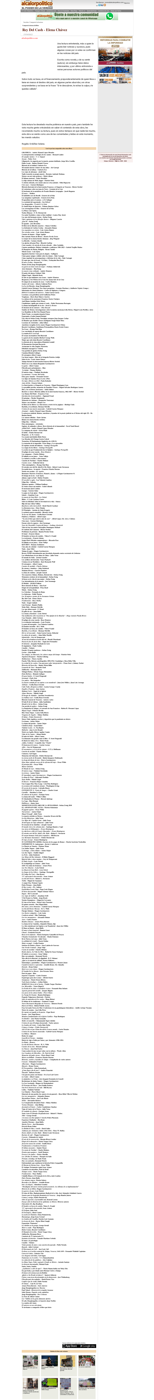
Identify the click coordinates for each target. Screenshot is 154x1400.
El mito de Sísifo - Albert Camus (33, 736)
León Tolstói (33, 868)
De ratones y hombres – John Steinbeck (35, 568)
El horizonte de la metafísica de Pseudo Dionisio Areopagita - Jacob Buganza (48, 191)
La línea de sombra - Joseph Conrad (34, 572)
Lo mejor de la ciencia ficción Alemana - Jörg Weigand (40, 238)
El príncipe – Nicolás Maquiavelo (33, 398)
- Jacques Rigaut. (37, 990)
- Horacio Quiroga (35, 1046)
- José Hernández (33, 1124)
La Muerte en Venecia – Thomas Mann (35, 846)
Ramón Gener (36, 930)
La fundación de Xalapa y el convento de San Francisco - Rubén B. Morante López (50, 708)
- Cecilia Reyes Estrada (33, 684)
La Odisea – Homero (29, 1033)
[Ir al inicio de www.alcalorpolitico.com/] (37, 9)
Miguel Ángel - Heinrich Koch (32, 275)
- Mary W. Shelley (43, 1130)
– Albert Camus (30, 1077)
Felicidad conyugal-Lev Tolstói (32, 348)
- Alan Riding (32, 1105)
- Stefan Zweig (34, 704)
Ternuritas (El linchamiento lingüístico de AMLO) (39, 441)
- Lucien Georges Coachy (41, 687)
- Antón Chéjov (31, 773)
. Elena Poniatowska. (36, 1214)
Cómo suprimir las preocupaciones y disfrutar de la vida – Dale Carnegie (47, 258)
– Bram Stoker (30, 967)
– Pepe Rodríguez (33, 1227)
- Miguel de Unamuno (32, 881)
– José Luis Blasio (35, 1098)
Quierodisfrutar (92, 11)
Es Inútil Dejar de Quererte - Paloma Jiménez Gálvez (40, 206)
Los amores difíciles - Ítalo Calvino (34, 417)
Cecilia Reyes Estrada (35, 697)
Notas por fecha (116, 11)
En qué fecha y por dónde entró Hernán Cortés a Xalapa (41, 1270)
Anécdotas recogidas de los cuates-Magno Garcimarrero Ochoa (43, 325)
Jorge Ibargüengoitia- (33, 1288)
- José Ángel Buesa (31, 1014)
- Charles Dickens (34, 751)
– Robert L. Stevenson (43, 833)
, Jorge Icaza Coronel (33, 1217)
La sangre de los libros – (37, 447)
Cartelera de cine (103, 11)
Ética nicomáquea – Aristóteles (32, 424)
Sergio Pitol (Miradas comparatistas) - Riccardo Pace (40, 540)
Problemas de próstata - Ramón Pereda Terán (37, 531)
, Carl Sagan (34, 1255)
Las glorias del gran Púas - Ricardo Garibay (37, 243)
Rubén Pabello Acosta (35, 1005)
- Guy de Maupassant (31, 747)
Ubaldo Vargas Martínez (41, 984)
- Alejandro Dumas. (36, 1096)
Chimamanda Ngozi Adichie (38, 1021)
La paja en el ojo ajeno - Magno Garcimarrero (38, 493)
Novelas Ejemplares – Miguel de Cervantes (36, 900)
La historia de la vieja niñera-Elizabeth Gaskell (38, 342)
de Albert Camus (31, 1296)
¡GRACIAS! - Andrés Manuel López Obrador (37, 428)
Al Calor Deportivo (27, 11)
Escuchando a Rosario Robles (47, 1368)
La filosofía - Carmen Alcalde (32, 241)
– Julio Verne (36, 820)
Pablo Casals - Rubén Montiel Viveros (35, 163)
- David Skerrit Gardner (40, 506)
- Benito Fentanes (40, 937)
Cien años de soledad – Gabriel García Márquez (38, 547)
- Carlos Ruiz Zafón (36, 1025)
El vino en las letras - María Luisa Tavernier (37, 902)
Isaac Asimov (37, 876)
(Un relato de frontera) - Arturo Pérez (37, 865)
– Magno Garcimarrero (34, 1064)
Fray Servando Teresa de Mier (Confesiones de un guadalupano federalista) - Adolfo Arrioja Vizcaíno (57, 1008)
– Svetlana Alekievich (41, 266)
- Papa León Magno (37, 889)
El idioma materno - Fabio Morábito (34, 178)
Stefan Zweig (33, 768)
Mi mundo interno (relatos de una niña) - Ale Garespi (40, 167)
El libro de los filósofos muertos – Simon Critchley (39, 226)
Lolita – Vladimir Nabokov (31, 1089)
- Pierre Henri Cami (38, 1055)
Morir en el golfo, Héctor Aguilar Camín (36, 732)
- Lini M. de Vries (32, 1283)
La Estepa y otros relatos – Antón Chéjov (36, 850)
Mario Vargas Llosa (37, 1141)
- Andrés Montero (37, 271)
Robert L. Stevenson (36, 878)
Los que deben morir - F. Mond (33, 609)
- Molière (28, 193)
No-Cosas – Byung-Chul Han (32, 329)
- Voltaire (28, 1242)
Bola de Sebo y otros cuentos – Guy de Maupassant (39, 859)
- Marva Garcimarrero (39, 760)
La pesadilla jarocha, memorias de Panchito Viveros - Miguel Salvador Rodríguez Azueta (52, 387)
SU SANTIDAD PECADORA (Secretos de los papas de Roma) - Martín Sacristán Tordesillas (54, 842)
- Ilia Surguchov (31, 680)
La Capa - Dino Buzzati (30, 801)
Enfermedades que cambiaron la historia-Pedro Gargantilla (42, 1163)
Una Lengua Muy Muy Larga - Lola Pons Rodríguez (40, 784)
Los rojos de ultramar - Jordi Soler (34, 172)
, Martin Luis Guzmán (38, 1219)
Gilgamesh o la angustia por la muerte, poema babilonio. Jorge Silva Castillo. (48, 161)
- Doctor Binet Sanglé (36, 1221)
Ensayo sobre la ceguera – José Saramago (36, 523)
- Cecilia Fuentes (33, 943)
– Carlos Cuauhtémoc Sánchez (39, 1107)
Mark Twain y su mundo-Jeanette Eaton (36, 314)
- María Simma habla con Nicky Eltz (45, 1268)
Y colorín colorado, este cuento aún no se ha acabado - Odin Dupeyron (46, 182)
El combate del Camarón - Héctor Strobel (36, 529)
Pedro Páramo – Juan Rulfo (31, 885)
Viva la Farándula (63, 11)
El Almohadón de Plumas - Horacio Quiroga (37, 799)
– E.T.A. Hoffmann (41, 749)
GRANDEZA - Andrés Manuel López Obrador (38, 152)
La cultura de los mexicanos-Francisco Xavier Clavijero (41, 299)
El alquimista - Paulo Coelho (32, 646)
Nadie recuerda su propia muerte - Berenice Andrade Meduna (43, 174)
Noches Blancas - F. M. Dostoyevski (34, 213)
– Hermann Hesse (32, 669)
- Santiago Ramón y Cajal (42, 827)
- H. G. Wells (35, 909)
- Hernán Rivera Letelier (39, 1139)
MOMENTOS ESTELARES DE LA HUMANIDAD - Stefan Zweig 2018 (47, 805)
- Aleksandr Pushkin (35, 777)
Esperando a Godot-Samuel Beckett (34, 316)
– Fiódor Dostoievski (38, 837)
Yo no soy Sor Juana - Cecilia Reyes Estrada (37, 514)
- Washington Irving (40, 786)
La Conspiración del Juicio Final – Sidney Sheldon (39, 1102)
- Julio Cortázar (30, 1247)
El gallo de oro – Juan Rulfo (31, 611)
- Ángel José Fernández (39, 641)
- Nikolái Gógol (32, 693)
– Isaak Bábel (32, 725)
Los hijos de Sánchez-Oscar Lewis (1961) (36, 378)
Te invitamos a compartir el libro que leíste (36, 1307)
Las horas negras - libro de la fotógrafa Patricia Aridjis (41, 357)
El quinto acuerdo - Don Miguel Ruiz (34, 904)
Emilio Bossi (36, 1143)
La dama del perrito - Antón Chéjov (34, 723)
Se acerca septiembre (85, 1366)
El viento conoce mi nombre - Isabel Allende (37, 486)
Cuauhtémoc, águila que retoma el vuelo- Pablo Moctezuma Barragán (46, 303)
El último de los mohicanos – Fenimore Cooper (38, 1001)
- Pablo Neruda (44, 1245)
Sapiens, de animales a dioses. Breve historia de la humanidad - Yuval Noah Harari (50, 426)
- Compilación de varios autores (46, 1059)
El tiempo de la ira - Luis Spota (33, 475)
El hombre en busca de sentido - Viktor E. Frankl (39, 536)
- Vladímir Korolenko (35, 771)
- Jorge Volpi (33, 947)
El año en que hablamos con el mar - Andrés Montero (40, 277)
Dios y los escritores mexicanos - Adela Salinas (38, 389)
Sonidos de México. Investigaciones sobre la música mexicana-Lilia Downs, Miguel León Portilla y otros (57, 310)
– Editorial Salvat (33, 463)
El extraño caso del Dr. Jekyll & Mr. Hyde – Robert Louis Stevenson (45, 467)
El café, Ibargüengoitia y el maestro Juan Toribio (39, 1301)
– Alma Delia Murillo (37, 635)
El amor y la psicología (30, 1240)
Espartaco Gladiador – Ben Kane (33, 1120)
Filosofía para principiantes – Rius (34, 368)
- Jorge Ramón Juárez (46, 1195)
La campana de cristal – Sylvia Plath (34, 430)
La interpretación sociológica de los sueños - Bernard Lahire (42, 154)
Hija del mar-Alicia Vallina (31, 503)
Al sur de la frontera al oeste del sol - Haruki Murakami (41, 639)
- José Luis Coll (35, 1249)
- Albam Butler (34, 734)
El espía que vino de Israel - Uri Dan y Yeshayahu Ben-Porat (43, 260)
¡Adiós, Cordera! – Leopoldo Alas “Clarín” (36, 743)
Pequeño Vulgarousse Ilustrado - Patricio (36, 997)
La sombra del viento (29, 1303)
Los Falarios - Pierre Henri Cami (33, 1092)
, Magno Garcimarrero (37, 1189)
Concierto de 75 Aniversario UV (33, 1236)
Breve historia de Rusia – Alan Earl (34, 585)
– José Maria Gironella (34, 1018)
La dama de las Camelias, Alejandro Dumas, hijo (39, 924)
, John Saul (29, 1210)
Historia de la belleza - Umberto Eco (34, 170)
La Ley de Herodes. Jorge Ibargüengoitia (36, 286)
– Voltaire (28, 648)
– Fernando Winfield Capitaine (53, 1251)
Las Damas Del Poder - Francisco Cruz (35, 394)
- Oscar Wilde (36, 1165)
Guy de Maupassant (33, 637)
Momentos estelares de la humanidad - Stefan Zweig (40, 577)
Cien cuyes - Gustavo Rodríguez (32, 521)
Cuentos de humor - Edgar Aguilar (34, 234)
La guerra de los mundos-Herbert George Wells (38, 338)
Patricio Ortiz (46, 654)
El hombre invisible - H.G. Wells (33, 626)
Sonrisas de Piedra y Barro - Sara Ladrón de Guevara (40, 945)
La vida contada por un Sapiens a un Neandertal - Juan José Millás (45, 926)
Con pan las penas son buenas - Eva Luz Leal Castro (40, 1074)
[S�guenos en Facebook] (102, 5)
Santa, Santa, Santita (29, 1266)
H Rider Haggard (38, 857)
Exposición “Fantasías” (30, 1223)
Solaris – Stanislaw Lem (30, 495)
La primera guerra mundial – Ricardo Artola (37, 512)
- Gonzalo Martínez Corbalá (39, 1238)
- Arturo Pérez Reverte (35, 921)
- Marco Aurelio (32, 659)
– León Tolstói (32, 861)
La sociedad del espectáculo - (36, 202)
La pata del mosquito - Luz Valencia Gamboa (37, 624)
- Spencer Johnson (39, 1275)
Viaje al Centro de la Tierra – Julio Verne (36, 1109)
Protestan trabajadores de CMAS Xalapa (48, 1389)
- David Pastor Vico (38, 1279)
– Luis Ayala (34, 913)
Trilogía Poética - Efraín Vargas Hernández (37, 672)
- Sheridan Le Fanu (32, 792)
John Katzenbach (34, 1068)
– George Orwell (29, 1115)
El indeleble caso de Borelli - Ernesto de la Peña (38, 195)
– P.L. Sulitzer (32, 887)
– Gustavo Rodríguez (33, 185)
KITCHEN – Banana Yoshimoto (33, 544)
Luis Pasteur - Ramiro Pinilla (32, 605)
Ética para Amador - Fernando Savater (35, 376)
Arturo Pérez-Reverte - (34, 1286)
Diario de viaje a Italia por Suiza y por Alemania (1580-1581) (43, 1040)
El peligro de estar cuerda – (36, 452)
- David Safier (36, 1128)
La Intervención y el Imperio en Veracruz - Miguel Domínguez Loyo (45, 385)
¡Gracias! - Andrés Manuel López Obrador (36, 411)
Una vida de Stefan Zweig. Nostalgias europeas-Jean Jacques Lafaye (45, 318)
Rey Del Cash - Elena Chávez (32, 598)
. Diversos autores (45, 1202)
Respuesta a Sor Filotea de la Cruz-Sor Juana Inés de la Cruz (43, 279)
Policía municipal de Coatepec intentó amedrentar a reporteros (31, 1392)
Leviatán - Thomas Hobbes (31, 370)
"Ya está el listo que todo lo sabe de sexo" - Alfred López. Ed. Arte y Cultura (48, 519)
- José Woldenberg (45, 1277)
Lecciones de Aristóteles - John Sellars (35, 322)
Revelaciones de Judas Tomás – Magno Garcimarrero (40, 1081)
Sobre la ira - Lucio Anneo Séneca (33, 359)
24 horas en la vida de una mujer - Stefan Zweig (38, 579)
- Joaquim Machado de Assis (36, 644)
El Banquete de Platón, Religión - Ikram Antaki (38, 249)
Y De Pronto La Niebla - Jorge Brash (34, 898)
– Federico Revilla (33, 710)
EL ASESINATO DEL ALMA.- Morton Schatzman (40, 807)
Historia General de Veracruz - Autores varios (37, 700)
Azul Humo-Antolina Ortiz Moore (33, 301)
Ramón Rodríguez (36, 995)
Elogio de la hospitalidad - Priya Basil (35, 587)
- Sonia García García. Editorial (40, 633)
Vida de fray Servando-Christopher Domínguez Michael (41, 527)
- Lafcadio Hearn (35, 788)
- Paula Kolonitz (36, 381)
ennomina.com (51, 11)
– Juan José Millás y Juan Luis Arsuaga (53, 682)
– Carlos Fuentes (34, 975)
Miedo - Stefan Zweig (29, 590)
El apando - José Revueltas (31, 223)
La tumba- (30, 333)
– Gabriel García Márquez (42, 409)
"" (50, 1186)
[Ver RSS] (105, 5)
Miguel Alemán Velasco (38, 891)
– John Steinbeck (31, 855)
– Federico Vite (33, 1253)
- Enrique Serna (35, 1111)
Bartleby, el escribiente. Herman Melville (36, 407)
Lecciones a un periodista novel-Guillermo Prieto (38, 294)
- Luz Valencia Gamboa (37, 480)
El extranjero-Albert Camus (31, 355)
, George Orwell (35, 1225)
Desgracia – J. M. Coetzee (30, 435)
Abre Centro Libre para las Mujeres (30, 1368)
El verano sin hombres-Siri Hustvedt (34, 335)
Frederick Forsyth (31, 932)
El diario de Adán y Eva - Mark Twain (35, 740)
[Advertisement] (39, 56)
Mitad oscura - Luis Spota (31, 251)
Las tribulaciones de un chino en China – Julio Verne (40, 555)
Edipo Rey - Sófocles (29, 482)
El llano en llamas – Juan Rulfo (33, 928)
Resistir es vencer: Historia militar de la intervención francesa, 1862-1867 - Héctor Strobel (53, 391)
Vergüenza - (36, 297)
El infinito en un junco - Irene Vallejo (35, 456)
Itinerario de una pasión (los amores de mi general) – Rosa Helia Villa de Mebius (50, 1094)
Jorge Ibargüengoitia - (34, 1294)
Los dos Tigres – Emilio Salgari (33, 852)
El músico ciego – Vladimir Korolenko (35, 372)
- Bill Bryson (40, 835)
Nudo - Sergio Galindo (29, 603)
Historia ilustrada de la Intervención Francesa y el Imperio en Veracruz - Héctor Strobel (52, 187)
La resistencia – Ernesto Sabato (33, 538)
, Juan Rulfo (31, 1178)
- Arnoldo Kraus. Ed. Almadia (43, 965)
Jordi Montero (35, 1152)
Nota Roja (74, 11)
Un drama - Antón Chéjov (31, 721)
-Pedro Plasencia (40, 1118)
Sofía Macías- (35, 1292)
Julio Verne (32, 814)
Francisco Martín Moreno (38, 1057)
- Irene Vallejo (34, 954)
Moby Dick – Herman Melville (32, 607)
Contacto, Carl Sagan (29, 753)
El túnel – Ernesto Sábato (31, 534)
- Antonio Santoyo (45, 1262)
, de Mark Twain (34, 1158)
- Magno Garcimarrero (42, 775)
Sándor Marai (34, 1148)
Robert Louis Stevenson (40, 1133)
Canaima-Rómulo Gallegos (31, 353)
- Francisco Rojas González (35, 781)
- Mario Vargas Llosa (34, 1171)
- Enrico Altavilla (35, 1154)
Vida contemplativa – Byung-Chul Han (35, 465)
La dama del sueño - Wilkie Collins (34, 796)
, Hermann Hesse (31, 1234)
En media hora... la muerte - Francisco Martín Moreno (41, 469)
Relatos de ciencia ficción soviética (33, 419)
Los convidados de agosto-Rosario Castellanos (38, 331)
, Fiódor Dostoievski (34, 1197)
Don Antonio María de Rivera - (40, 236)
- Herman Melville (36, 631)
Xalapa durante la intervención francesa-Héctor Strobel (41, 361)
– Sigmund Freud (38, 396)
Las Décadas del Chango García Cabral (35, 439)
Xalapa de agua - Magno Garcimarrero (35, 551)
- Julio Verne (32, 818)
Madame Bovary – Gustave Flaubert (34, 570)
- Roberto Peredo (42, 1003)
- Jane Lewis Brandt (32, 730)
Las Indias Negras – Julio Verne (33, 848)
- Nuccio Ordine (35, 941)
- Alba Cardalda (42, 245)
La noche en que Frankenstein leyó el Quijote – (45, 450)
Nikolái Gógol (31, 779)
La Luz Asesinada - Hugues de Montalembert (37, 1083)
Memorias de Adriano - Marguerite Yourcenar (38, 400)
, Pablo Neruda (34, 1281)
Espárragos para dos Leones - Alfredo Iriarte (37, 977)
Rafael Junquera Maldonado (42, 758)
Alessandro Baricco (31, 1100)
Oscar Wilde (44, 762)
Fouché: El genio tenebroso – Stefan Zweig (36, 650)
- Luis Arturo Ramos (38, 230)
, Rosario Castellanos (33, 1230)
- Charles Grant (40, 790)
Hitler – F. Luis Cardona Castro (33, 499)
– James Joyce (30, 803)
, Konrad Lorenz (39, 1199)
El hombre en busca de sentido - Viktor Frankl (38, 628)
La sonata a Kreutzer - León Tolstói (34, 613)
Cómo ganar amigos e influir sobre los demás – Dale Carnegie (43, 256)
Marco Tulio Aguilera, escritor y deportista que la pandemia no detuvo (46, 719)
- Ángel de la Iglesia (34, 691)
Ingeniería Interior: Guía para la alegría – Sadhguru (40, 254)
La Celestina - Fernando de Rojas (33, 592)
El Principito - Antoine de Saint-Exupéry (36, 510)
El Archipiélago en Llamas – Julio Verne (36, 863)
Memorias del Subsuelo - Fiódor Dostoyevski (37, 756)
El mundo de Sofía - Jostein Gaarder (34, 557)
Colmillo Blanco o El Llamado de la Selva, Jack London (41, 1176)
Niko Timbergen (34, 915)
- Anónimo (32, 1038)
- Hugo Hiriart (38, 999)
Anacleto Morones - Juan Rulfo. (33, 1122)
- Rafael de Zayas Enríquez (42, 952)
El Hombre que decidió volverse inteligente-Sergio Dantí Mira (43, 320)
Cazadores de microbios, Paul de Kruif (35, 1169)
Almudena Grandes (34, 1184)
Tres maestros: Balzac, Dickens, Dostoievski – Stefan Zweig (42, 575)
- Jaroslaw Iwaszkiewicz (38, 695)
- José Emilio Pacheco (37, 1085)
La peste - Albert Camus (30, 366)
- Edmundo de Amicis (32, 1137)
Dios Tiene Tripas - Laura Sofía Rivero (35, 712)
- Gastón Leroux (36, 745)
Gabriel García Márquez (42, 1031)
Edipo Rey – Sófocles (29, 422)
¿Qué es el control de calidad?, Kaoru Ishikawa (38, 960)
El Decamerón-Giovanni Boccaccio (33, 344)
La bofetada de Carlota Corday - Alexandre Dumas (39, 228)
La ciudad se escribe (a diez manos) (34, 458)
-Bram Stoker (29, 1126)
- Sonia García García (40, 292)
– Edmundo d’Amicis (32, 1061)
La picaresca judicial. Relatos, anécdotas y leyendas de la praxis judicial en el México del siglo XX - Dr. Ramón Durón (57, 414)
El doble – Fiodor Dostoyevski (32, 432)
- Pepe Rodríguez (43, 1016)
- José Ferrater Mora (37, 971)
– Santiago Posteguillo (38, 872)
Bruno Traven (30, 1066)
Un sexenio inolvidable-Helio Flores (34, 437)
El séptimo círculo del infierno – (40, 445)
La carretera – (33, 374)
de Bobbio (34, 1273)
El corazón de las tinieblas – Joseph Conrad (37, 824)
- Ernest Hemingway (34, 840)
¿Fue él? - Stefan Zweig (30, 221)
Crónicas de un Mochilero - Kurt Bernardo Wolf (38, 562)
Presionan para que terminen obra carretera (87, 1389)
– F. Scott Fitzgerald (34, 676)
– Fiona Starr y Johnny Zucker (53, 663)
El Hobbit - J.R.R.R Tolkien (31, 583)
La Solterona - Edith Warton (32, 594)
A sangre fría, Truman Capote (32, 883)
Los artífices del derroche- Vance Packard (36, 559)
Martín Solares (34, 1180)
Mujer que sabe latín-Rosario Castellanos (36, 340)
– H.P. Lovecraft (30, 893)
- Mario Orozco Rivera (33, 980)
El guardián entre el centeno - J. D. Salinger (37, 200)
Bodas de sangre (27, 1036)
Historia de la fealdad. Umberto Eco (34, 165)
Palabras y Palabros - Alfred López (34, 516)
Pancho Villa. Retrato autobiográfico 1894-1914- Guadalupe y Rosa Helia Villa (49, 661)
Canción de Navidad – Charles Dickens (35, 460)
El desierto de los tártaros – (36, 307)
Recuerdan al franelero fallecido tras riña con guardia (66, 1369)
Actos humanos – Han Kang (31, 269)
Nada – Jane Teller (28, 549)
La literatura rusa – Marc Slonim (33, 508)
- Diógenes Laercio (42, 219)
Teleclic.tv (82, 11)
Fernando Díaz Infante (44, 988)
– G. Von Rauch (33, 728)
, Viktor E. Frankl (38, 1206)
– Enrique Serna (36, 794)
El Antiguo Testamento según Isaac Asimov (37, 1167)
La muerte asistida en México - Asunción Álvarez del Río (41, 816)
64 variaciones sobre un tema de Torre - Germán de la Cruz (42, 189)
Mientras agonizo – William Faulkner (35, 484)
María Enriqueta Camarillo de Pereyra (43, 934)
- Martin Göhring (35, 656)
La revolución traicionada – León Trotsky (36, 622)
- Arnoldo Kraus (35, 1182)
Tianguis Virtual (40, 11)
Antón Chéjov (31, 812)
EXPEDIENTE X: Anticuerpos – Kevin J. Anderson (40, 844)
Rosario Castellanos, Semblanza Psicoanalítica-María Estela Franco (45, 327)
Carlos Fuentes (29, 919)
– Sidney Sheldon (35, 715)
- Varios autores (40, 1023)
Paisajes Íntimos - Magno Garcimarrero (35, 911)
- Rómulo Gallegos (33, 674)
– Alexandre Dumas (36, 917)
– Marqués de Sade (37, 1156)
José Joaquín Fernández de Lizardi (42, 1079)
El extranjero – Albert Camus (32, 564)
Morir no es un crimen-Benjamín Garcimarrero (38, 363)
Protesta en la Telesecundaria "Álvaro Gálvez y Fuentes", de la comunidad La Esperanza (67, 1392)
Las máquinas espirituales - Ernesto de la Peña (38, 198)
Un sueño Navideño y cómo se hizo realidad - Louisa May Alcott (44, 215)
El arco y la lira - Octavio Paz (32, 262)
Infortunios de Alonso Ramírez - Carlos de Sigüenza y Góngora (43, 290)
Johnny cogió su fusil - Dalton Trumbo (35, 478)
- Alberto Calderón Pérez (37, 284)
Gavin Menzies (45, 1029)
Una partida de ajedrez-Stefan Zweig (34, 350)
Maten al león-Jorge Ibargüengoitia (34, 264)
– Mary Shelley (32, 1174)
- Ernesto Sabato (32, 383)
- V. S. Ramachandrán (38, 1258)
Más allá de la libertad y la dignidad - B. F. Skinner (39, 958)
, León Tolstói (33, 1191)
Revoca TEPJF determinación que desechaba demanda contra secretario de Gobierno (51, 553)
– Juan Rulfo (29, 652)
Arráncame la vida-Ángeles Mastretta (35, 346)
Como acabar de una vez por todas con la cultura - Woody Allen (44, 1051)
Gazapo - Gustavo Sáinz (30, 491)
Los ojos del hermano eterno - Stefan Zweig (37, 217)
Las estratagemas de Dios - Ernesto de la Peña (38, 208)
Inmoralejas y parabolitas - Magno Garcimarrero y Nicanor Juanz (44, 962)
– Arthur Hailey (35, 982)
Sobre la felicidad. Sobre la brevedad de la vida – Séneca (41, 501)
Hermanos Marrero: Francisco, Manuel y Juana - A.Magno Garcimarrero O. (49, 473)
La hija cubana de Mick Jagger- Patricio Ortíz (38, 180)
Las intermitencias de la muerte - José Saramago (38, 581)
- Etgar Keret (38, 1012)
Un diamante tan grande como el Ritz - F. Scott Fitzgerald (42, 738)
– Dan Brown (33, 874)
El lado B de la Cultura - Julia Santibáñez (36, 702)
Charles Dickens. (35, 1150)
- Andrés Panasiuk (37, 1070)
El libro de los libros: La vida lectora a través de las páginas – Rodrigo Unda (48, 404)
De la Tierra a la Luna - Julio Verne (34, 939)
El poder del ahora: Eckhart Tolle (33, 273)
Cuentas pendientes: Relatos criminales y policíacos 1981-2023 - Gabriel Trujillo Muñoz (52, 247)
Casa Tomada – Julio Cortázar (32, 618)
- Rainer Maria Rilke (37, 665)
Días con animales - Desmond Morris (34, 956)
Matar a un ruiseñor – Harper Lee (33, 402)
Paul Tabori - (37, 1290)
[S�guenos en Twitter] (99, 5)
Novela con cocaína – (33, 471)
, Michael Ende (35, 1264)
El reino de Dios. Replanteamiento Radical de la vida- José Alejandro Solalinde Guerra (52, 1193)
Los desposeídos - (34, 204)
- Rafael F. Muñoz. (42, 1113)
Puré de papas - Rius (29, 973)
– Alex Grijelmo (37, 1260)
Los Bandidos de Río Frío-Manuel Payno (36, 312)
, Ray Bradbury (32, 1204)
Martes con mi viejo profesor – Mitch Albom (37, 176)
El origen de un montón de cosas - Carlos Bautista (39, 282)
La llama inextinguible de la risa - (39, 305)
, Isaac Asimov (37, 1208)
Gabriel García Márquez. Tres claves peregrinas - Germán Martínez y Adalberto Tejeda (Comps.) (55, 288)
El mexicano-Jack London (31, 488)
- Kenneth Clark (34, 667)
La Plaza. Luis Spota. (29, 210)
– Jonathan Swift (35, 896)
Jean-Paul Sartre (32, 1049)
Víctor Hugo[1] (33, 986)
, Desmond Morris (34, 1161)
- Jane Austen (33, 689)
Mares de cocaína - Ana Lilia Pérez (34, 1010)
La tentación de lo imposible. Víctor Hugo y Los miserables (42, 443)
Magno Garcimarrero (35, 1135)
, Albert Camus (32, 1212)
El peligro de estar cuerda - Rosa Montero (36, 620)
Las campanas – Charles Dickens (33, 454)
